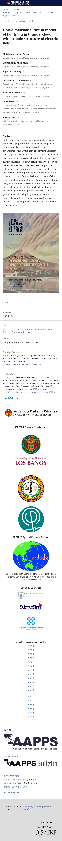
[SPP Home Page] (31, 416)
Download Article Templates (17, 786)
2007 (31, 717)
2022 (31, 658)
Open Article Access (14, 783)
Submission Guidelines (15, 779)
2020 (31, 666)
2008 (31, 713)
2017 (31, 677)
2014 (31, 689)
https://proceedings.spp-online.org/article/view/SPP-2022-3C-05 (30, 392)
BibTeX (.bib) (12, 398)
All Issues (16, 9)
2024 (31, 650)
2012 (31, 697)
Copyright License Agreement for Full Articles (22, 364)
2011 (31, 701)
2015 (31, 685)
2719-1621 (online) (20, 809)
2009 (31, 709)
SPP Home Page (11, 775)
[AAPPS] (31, 749)
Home (5, 9)
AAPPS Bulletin (11, 756)
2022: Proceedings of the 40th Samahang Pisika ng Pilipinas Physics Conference (28, 14)
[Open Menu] (3, 3)
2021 (31, 662)
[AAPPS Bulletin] (31, 766)
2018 (31, 674)
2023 (31, 654)
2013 (31, 693)
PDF (9, 302)
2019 (31, 670)
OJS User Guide (11, 792)
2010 (31, 705)
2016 (31, 681)
